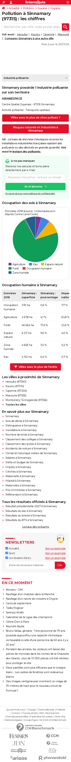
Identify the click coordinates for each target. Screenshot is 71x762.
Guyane (42, 8)
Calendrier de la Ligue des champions (29, 617)
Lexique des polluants (35, 526)
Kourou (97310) (14, 386)
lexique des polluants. (26, 151)
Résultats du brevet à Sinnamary (25, 515)
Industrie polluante (16, 78)
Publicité (60, 709)
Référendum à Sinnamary (21, 494)
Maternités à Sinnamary (20, 485)
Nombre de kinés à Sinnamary (24, 434)
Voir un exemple (55, 548)
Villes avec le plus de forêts (38, 367)
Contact (16, 713)
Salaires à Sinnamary (18, 457)
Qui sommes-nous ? (16, 709)
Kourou (35, 34)
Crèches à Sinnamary (18, 471)
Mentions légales (13, 720)
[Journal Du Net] (19, 743)
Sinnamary (12, 416)
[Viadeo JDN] (52, 750)
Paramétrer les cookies (41, 716)
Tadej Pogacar (14, 608)
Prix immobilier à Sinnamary (23, 490)
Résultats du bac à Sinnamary (23, 511)
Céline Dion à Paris (17, 621)
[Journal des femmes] (19, 736)
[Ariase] (19, 758)
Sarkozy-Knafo (15, 612)
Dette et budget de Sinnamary (24, 462)
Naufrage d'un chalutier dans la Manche (30, 594)
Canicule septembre (18, 603)
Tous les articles (30, 713)
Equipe (32, 709)
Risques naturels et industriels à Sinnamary (35, 129)
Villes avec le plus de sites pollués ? (35, 117)
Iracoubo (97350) (15, 381)
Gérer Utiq (60, 716)
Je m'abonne (33, 186)
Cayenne (48, 34)
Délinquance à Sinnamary (21, 425)
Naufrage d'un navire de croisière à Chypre (32, 598)
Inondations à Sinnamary (21, 430)
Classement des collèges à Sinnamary (29, 439)
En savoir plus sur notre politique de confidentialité (30, 193)
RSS (42, 713)
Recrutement (53, 713)
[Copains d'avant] (19, 750)
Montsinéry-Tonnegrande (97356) (26, 400)
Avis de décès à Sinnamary (22, 421)
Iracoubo (22, 34)
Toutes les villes (15, 404)
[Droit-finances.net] (52, 743)
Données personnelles (17, 716)
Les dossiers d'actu (19, 558)
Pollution (28, 8)
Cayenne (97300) (16, 390)
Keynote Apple (15, 626)
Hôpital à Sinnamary (18, 480)
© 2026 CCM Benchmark (53, 720)
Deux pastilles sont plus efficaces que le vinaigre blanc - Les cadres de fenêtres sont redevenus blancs (36, 672)
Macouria (63, 34)
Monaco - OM (14, 589)
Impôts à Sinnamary (18, 467)
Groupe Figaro (31, 720)
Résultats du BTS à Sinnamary (24, 520)
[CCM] (52, 736)
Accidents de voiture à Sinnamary (26, 448)
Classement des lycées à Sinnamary (27, 444)
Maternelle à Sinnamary (20, 476)
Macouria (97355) (15, 395)
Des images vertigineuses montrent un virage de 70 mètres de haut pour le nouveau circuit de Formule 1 (36, 686)
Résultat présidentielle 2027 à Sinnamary (31, 506)
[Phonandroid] (52, 758)
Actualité (14, 8)
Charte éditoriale (46, 709)
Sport (11, 553)
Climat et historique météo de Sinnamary (31, 453)
